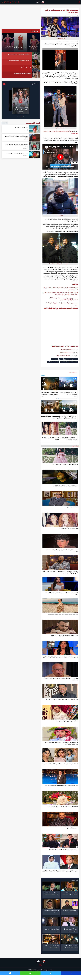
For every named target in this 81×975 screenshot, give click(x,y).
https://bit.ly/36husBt (66, 349)
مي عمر (60, 359)
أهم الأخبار (34, 31)
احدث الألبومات (34, 83)
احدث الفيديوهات (22, 123)
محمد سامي (74, 359)
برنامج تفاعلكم (54, 359)
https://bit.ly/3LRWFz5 (63, 355)
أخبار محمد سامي (73, 361)
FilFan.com (50, 969)
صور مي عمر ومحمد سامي (53, 361)
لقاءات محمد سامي (64, 361)
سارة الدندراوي (67, 359)
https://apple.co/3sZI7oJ (66, 352)
